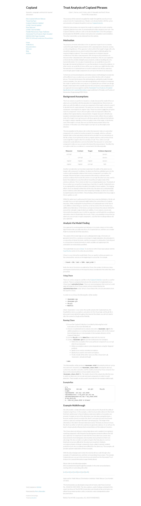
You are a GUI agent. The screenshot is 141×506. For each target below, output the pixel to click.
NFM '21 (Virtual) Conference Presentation (39, 38)
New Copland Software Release (35, 19)
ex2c (79, 472)
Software (29, 49)
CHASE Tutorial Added (33, 29)
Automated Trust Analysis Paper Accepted (39, 34)
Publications (30, 44)
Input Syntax (67, 251)
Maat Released (30, 27)
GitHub (39, 487)
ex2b (75, 472)
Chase (82, 249)
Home (28, 42)
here (98, 31)
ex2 (72, 472)
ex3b (87, 472)
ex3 (83, 472)
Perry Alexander (40, 491)
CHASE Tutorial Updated (33, 25)
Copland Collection (96, 280)
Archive (28, 53)
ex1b (68, 472)
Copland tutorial (97, 23)
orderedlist (33, 497)
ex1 (65, 472)
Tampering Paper (31, 21)
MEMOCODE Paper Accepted (35, 36)
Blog (27, 51)
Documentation (31, 47)
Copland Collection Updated (34, 23)
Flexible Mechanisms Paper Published (37, 32)
